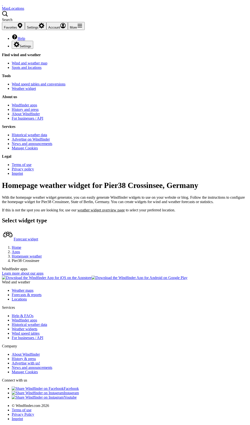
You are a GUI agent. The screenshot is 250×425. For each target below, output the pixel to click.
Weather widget (24, 88)
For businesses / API (27, 118)
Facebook (71, 388)
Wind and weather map (29, 63)
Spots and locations (27, 67)
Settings (25, 46)
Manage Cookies (25, 148)
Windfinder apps (24, 105)
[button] (125, 16)
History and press (25, 109)
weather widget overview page (101, 210)
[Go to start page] (2, 4)
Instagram (71, 393)
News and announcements (32, 144)
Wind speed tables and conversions (38, 84)
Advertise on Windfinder (31, 139)
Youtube (70, 397)
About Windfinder (26, 114)
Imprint (17, 173)
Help (21, 38)
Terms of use (21, 165)
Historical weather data (29, 135)
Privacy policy (23, 169)
